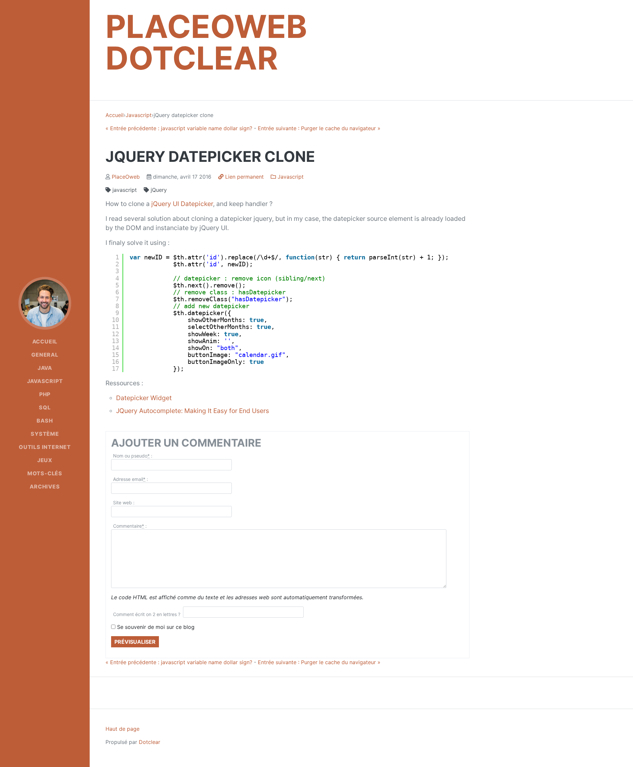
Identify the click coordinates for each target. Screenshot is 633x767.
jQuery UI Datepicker (182, 204)
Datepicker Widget (144, 398)
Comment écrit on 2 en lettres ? (146, 614)
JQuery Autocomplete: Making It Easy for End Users (192, 411)
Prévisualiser (135, 641)
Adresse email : (130, 479)
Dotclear (149, 742)
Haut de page (122, 728)
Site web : (124, 502)
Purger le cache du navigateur (319, 128)
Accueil (115, 115)
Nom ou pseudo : (132, 455)
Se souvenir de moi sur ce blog (156, 627)
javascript (124, 190)
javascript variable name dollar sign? (179, 128)
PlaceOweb (126, 176)
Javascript (139, 115)
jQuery (158, 190)
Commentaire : (130, 526)
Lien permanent (244, 176)
